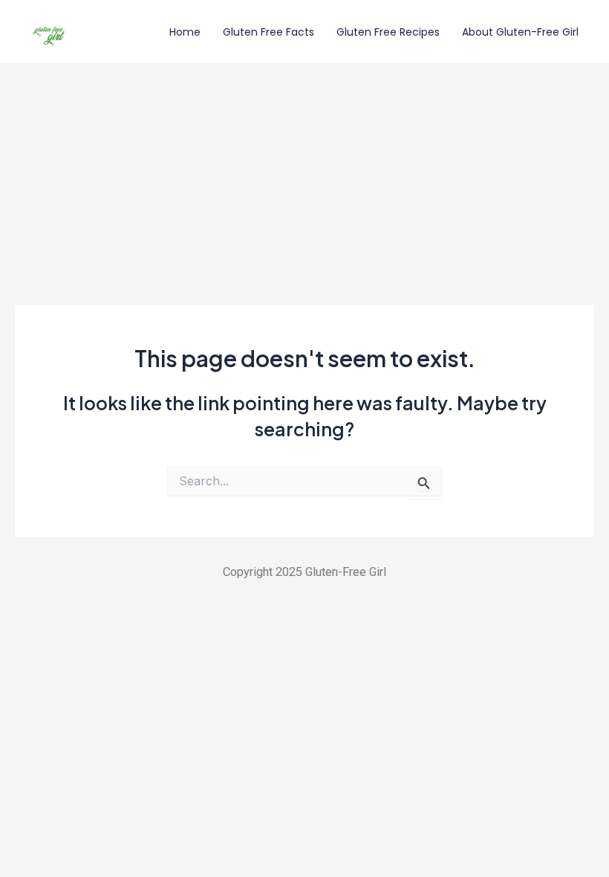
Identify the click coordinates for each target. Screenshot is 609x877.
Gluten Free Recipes (388, 32)
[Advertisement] (304, 175)
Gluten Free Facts (268, 32)
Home (185, 32)
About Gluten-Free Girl (520, 32)
